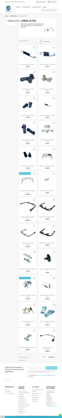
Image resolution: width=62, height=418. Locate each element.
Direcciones (35, 395)
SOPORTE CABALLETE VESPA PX (28, 269)
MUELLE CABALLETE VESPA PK (47, 115)
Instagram (9, 380)
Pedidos (34, 391)
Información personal (37, 389)
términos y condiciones (42, 375)
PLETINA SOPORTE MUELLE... (47, 190)
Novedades (8, 391)
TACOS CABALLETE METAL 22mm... (47, 89)
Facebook (6, 380)
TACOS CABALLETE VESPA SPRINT (27, 140)
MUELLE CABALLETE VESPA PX (47, 64)
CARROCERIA (26, 7)
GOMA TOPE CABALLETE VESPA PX (47, 269)
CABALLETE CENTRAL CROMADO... (47, 348)
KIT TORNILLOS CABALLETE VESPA (47, 140)
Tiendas (21, 413)
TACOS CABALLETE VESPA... (28, 115)
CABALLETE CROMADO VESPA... (47, 166)
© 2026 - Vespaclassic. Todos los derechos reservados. (31, 416)
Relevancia (49, 41)
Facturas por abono (37, 393)
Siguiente (52, 357)
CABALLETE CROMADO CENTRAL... (28, 243)
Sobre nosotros (23, 400)
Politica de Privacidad (24, 406)
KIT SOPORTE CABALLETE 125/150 (27, 322)
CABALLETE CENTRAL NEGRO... (47, 217)
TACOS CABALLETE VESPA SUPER (27, 89)
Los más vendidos (9, 393)
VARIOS (45, 7)
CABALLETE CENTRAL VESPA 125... (27, 191)
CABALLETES (13, 21)
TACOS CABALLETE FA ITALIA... (27, 166)
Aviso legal (21, 394)
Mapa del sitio (22, 411)
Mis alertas (35, 401)
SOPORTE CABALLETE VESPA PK (28, 347)
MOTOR (18, 7)
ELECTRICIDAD (36, 7)
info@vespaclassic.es (52, 406)
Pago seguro (22, 402)
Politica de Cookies (23, 404)
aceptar (2, 417)
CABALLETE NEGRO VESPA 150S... (27, 217)
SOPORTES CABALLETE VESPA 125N (27, 296)
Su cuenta (35, 387)
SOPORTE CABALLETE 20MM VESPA (47, 322)
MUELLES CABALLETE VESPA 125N (47, 296)
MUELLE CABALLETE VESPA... (27, 64)
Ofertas (7, 389)
